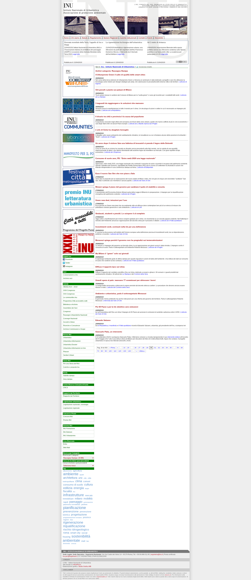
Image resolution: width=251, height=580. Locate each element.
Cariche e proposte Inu (71, 367)
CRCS (65, 388)
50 (178, 348)
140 (129, 351)
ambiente (70, 474)
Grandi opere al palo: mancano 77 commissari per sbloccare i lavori (125, 280)
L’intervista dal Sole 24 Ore (112, 301)
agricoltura (77, 471)
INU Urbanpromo (69, 435)
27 (139, 348)
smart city (75, 532)
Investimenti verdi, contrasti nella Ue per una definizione (120, 227)
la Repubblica (103, 325)
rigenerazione (73, 522)
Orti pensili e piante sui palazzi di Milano (113, 90)
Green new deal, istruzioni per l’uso (111, 200)
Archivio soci (67, 278)
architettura (70, 477)
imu (74, 491)
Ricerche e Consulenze (71, 325)
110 (115, 351)
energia (79, 488)
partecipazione (88, 502)
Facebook (69, 259)
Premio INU (67, 420)
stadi (83, 541)
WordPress (77, 565)
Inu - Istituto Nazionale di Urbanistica (117, 67)
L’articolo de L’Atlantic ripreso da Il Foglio (142, 124)
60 (182, 348)
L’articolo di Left (136, 207)
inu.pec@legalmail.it (70, 556)
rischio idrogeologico (76, 529)
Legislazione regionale (71, 408)
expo (87, 488)
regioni (66, 520)
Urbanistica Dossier (70, 345)
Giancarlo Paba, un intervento (108, 332)
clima (78, 481)
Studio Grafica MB (84, 566)
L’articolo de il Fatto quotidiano (171, 221)
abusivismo (67, 471)
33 (163, 348)
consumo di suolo (73, 484)
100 (110, 351)
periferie (84, 504)
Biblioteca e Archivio (70, 304)
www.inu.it (168, 575)
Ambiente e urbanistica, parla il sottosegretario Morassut (120, 293)
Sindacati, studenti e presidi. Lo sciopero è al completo (120, 213)
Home (66, 38)
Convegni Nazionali (70, 318)
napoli (65, 502)
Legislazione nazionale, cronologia (75, 404)
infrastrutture (73, 495)
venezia (73, 543)
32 (159, 348)
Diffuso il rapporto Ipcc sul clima (110, 267)
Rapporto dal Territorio (71, 396)
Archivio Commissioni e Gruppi (74, 329)
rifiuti (71, 520)
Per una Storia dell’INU (71, 364)
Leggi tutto (76, 54)
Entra (65, 444)
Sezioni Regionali (110, 38)
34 (167, 348)
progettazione (79, 514)
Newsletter (159, 38)
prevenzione (71, 511)
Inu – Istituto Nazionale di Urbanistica (80, 551)
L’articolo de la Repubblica (110, 110)
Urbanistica (67, 337)
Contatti (141, 38)
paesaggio (75, 501)
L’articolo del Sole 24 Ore (141, 181)
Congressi (67, 311)
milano (78, 498)
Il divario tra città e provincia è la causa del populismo (119, 116)
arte (80, 478)
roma (66, 532)
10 (124, 348)
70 (98, 351)
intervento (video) (173, 337)
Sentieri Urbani (68, 355)
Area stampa (67, 379)
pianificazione (74, 507)
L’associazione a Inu (70, 275)
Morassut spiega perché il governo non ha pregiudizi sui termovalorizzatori (128, 240)
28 (143, 348)
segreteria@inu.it (157, 554)
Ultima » (142, 351)
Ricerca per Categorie (70, 455)
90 (106, 351)
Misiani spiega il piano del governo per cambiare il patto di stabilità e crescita (130, 187)
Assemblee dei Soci (70, 308)
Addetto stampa (68, 376)
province (87, 517)
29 (147, 348)
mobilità (88, 498)
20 (128, 348)
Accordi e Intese (69, 322)
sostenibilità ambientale (76, 538)
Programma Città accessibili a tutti (75, 301)
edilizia (67, 488)
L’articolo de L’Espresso (112, 152)
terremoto (66, 543)
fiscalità (67, 491)
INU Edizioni (67, 432)
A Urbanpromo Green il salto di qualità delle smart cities (120, 75)
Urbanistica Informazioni (72, 341)
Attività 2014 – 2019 (70, 287)
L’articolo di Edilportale (145, 167)
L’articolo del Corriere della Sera (118, 287)
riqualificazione (74, 526)
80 (102, 351)
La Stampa (126, 274)
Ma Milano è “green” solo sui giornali (112, 253)
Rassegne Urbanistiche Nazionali (75, 315)
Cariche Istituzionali (128, 38)
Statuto (85, 38)
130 (124, 351)
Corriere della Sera (141, 274)
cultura (88, 484)
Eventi (149, 38)
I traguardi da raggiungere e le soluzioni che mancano (119, 103)
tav (87, 541)
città (85, 478)
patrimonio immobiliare (71, 504)
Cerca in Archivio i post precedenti (75, 463)
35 (171, 348)
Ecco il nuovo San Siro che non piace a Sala (115, 173)
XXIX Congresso (69, 290)
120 (119, 351)
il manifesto (113, 325)
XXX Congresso (69, 294)
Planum (66, 352)
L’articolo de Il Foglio (108, 137)
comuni (86, 481)
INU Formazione (69, 428)
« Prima (112, 348)
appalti (82, 474)
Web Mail (66, 447)
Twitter (67, 263)
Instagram (69, 266)
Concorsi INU (68, 416)
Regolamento (95, 38)
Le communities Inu (70, 297)
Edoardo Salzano (103, 320)
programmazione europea (72, 517)
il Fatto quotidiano (124, 325)
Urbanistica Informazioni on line (74, 348)
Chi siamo (75, 38)
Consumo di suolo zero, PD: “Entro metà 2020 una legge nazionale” (125, 158)
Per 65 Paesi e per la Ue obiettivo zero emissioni (116, 307)
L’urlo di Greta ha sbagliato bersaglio (112, 130)
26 (135, 348)
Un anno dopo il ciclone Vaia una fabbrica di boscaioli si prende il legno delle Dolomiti (134, 143)
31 (155, 348)
